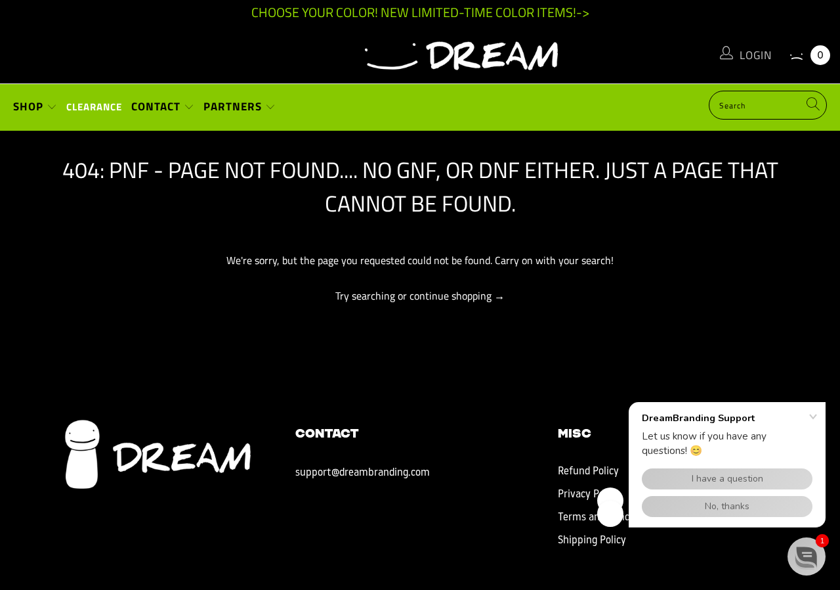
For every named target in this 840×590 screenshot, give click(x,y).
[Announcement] (420, 12)
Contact (157, 106)
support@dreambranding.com (362, 473)
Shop (30, 106)
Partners (234, 106)
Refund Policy (588, 471)
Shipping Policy (592, 540)
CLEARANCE (94, 106)
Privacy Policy (589, 494)
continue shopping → (457, 296)
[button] (807, 556)
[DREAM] (420, 52)
